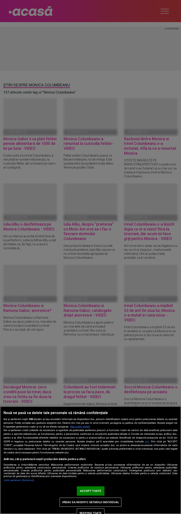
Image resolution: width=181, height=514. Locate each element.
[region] (90, 460)
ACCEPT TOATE (90, 491)
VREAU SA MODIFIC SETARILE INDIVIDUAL (90, 502)
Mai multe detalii (80, 426)
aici (147, 441)
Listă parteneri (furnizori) (19, 480)
